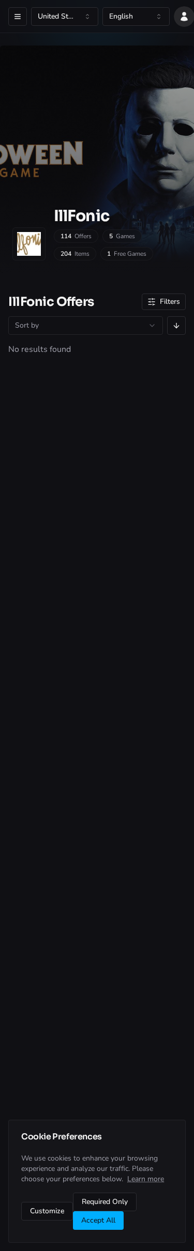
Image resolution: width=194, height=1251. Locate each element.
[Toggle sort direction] (176, 325)
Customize (47, 1211)
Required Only (105, 1202)
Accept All (98, 1220)
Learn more (145, 1179)
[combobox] (64, 16)
